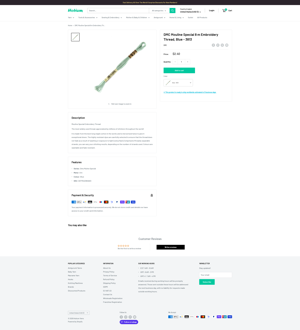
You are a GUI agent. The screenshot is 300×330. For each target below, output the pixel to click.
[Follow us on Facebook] (121, 317)
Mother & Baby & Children (136, 17)
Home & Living (175, 17)
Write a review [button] (171, 247)
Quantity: (167, 62)
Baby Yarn (72, 272)
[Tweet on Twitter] (222, 45)
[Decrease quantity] (175, 61)
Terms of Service (110, 275)
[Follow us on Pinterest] (130, 317)
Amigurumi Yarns (75, 268)
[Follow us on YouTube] (134, 317)
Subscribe (207, 282)
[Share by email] (226, 45)
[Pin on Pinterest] (217, 45)
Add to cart (179, 70)
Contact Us (107, 294)
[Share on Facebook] (213, 45)
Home (70, 25)
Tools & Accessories (86, 17)
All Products (202, 17)
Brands (71, 287)
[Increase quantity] (187, 61)
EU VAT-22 (107, 291)
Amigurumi (158, 17)
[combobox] (178, 82)
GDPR (105, 287)
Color (165, 76)
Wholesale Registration (112, 298)
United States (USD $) (76, 313)
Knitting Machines (75, 283)
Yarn (70, 17)
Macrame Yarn (73, 275)
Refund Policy (108, 279)
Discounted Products (76, 291)
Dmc (165, 45)
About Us (107, 268)
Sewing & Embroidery (110, 17)
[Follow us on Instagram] (125, 317)
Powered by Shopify (75, 322)
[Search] (172, 10)
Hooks (70, 279)
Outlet (190, 17)
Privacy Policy (108, 272)
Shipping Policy (109, 283)
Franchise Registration (112, 302)
